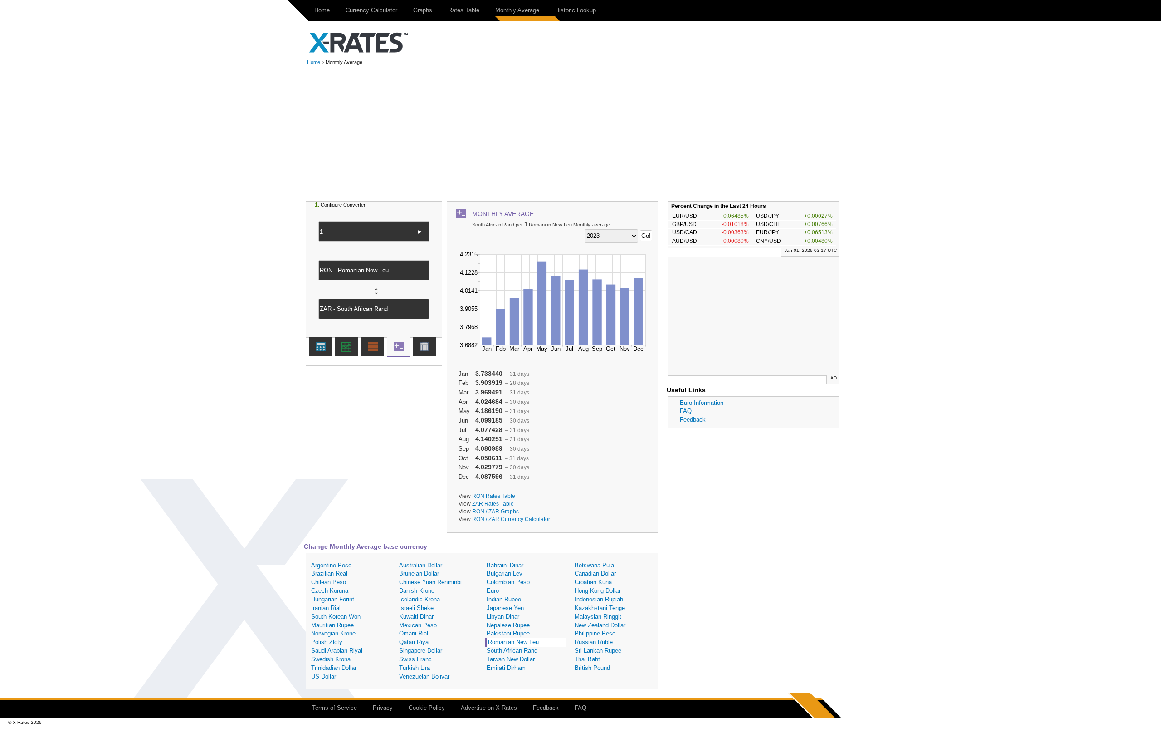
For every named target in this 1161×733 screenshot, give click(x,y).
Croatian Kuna (593, 582)
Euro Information (701, 402)
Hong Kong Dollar (597, 590)
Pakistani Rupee (508, 633)
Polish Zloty (326, 642)
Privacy (383, 707)
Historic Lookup (575, 10)
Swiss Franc (415, 659)
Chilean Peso (328, 582)
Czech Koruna (329, 590)
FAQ (686, 411)
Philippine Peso (595, 633)
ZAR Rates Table (493, 504)
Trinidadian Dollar (333, 667)
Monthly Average (517, 10)
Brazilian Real (329, 573)
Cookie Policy (427, 707)
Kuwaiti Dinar (416, 616)
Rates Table (463, 10)
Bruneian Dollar (419, 573)
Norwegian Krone (333, 633)
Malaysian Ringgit (598, 616)
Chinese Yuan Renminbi (430, 582)
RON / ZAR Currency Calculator (511, 519)
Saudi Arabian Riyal (336, 650)
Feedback (693, 419)
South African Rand (512, 650)
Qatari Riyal (414, 642)
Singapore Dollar (420, 650)
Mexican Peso (418, 625)
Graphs (422, 10)
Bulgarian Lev (504, 573)
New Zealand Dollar (600, 625)
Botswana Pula (594, 565)
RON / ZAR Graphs (495, 511)
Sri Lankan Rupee (598, 650)
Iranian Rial (326, 608)
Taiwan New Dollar (511, 659)
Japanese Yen (505, 608)
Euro (493, 590)
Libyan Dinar (503, 616)
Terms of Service (334, 707)
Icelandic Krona (419, 599)
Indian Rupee (504, 599)
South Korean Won (336, 616)
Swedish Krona (331, 659)
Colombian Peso (508, 582)
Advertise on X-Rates (489, 707)
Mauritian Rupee (332, 625)
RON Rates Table (493, 496)
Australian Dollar (420, 565)
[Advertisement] (580, 133)
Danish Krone (416, 590)
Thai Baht (587, 659)
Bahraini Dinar (505, 565)
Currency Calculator (371, 10)
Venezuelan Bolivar (424, 676)
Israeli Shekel (417, 608)
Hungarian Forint (332, 599)
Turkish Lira (414, 667)
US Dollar (323, 676)
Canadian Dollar (595, 573)
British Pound (592, 667)
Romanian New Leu (513, 642)
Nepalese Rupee (508, 625)
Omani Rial (413, 633)
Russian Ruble (594, 642)
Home (322, 10)
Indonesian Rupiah (599, 599)
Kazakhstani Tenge (600, 608)
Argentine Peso (331, 565)
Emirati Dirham (506, 667)
